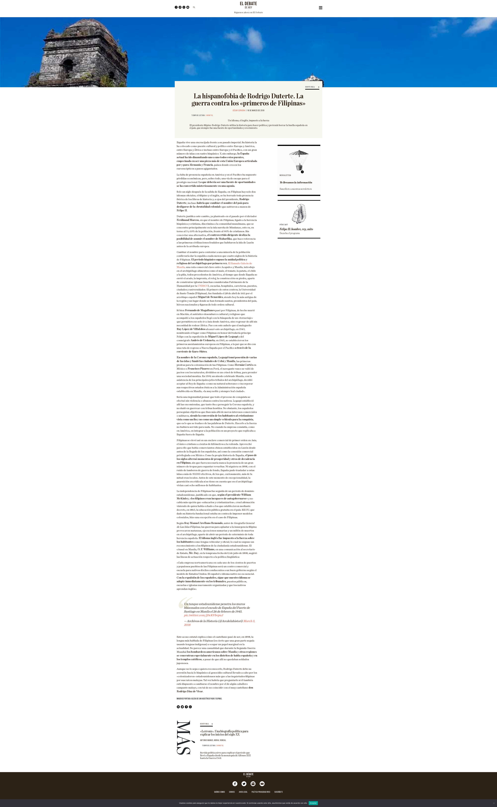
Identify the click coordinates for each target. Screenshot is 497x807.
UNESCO (203, 286)
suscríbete (278, 792)
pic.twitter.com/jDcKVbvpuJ (203, 615)
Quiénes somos (219, 792)
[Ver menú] (320, 8)
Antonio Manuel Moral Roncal (213, 740)
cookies (232, 792)
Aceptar (313, 803)
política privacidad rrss (261, 792)
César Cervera (239, 110)
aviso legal (243, 792)
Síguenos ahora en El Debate (248, 13)
